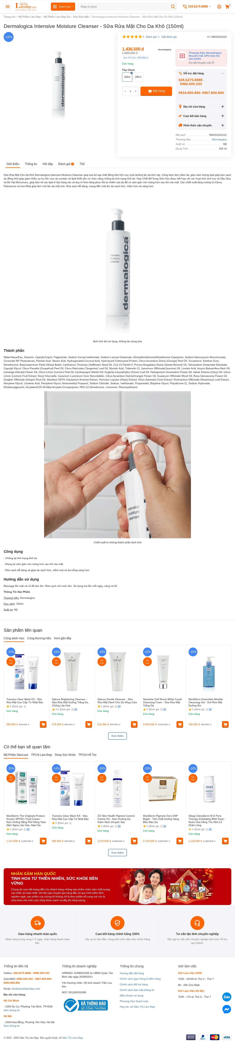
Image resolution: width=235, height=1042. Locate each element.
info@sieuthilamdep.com (26, 988)
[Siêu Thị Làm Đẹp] (26, 6)
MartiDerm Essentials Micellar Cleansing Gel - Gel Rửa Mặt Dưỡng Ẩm (206, 702)
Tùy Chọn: (128, 69)
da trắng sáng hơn (78, 570)
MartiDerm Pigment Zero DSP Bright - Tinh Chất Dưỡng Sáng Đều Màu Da (161, 819)
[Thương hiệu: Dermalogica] (164, 49)
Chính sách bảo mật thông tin (137, 989)
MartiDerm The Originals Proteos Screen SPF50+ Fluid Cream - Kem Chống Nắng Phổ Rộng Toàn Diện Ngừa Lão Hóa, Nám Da (26, 820)
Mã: (209, 36)
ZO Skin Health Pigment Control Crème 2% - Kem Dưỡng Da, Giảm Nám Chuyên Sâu (116, 819)
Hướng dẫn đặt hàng (132, 973)
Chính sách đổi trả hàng (134, 984)
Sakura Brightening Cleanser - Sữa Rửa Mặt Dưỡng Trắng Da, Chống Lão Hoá (70, 702)
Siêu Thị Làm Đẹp (72, 1037)
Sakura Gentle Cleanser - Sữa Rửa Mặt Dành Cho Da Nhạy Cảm (117, 701)
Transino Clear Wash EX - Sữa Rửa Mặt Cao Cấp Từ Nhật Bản (25, 701)
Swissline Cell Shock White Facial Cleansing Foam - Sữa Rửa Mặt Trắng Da (162, 702)
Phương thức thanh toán (134, 1001)
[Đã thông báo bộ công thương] (85, 1005)
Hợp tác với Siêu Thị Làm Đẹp (137, 1006)
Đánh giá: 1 (153, 36)
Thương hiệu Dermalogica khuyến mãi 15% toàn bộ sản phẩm (205, 55)
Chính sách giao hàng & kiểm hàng (140, 978)
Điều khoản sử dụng (131, 995)
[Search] (173, 7)
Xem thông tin (12, 1010)
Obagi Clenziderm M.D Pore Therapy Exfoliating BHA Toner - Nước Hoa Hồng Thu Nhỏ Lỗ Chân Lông (207, 820)
